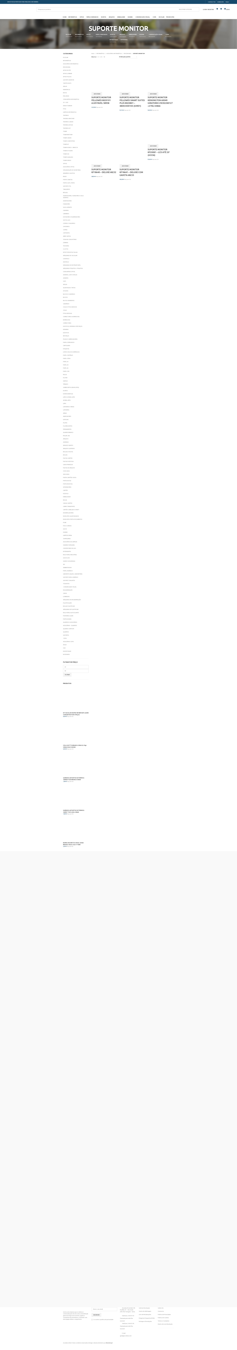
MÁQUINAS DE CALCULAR (70, 256)
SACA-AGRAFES (67, 207)
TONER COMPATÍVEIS (69, 141)
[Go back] (86, 28)
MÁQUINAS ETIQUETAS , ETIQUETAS (73, 268)
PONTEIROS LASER (68, 616)
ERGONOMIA (66, 67)
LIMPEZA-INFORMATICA (69, 112)
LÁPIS (64, 404)
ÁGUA (64, 645)
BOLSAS (65, 455)
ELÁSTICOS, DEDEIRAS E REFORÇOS (72, 326)
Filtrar (67, 675)
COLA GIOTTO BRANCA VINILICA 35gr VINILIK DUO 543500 (75, 746)
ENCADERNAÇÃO (68, 590)
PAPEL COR (66, 371)
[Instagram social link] (201, 2)
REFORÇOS (66, 336)
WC (64, 564)
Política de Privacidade (164, 1315)
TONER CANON (67, 138)
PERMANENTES (67, 429)
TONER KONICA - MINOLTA (70, 147)
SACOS (65, 529)
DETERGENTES (67, 551)
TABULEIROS (66, 189)
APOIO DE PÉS (67, 70)
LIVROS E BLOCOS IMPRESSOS (71, 352)
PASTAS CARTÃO (67, 458)
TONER (65, 131)
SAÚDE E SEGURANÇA (69, 561)
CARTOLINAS (66, 346)
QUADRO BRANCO (68, 432)
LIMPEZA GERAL (67, 535)
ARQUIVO (65, 439)
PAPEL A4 (65, 365)
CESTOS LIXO (66, 220)
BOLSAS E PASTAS (68, 452)
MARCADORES (67, 416)
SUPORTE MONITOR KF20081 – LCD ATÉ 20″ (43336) (159, 152)
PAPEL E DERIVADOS (68, 342)
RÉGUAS (65, 193)
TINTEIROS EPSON (68, 125)
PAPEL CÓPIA (66, 358)
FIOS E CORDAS (67, 526)
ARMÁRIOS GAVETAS (69, 173)
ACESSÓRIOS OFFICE (68, 167)
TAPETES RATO (67, 83)
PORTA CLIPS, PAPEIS (69, 183)
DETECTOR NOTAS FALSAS (70, 252)
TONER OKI (66, 154)
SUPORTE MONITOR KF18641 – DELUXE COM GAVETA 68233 (131, 172)
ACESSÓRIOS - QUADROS (70, 626)
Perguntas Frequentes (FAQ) (146, 1318)
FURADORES (66, 204)
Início (92, 54)
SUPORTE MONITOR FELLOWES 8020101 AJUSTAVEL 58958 (101, 100)
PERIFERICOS (66, 90)
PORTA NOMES (67, 619)
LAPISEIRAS (66, 410)
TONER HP (66, 144)
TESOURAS (66, 246)
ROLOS (65, 375)
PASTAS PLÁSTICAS (68, 461)
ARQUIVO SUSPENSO (69, 449)
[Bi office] (118, 1079)
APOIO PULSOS (67, 77)
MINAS (65, 413)
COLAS (65, 310)
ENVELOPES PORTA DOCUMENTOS (72, 519)
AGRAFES (65, 278)
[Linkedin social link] (203, 2)
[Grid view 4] (115, 57)
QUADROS (66, 632)
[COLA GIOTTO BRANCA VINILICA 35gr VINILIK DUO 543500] (76, 732)
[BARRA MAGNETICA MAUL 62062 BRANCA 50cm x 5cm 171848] (76, 829)
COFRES (65, 230)
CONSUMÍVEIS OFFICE (69, 272)
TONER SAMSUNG (68, 157)
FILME (64, 523)
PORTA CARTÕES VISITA (69, 478)
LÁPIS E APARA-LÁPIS (69, 397)
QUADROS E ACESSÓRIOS (70, 622)
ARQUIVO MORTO (68, 445)
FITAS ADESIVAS (67, 313)
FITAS (64, 109)
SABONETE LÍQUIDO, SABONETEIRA (72, 574)
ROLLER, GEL (66, 436)
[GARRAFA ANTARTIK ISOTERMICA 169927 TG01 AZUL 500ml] (76, 797)
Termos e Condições (163, 1321)
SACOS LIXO (66, 558)
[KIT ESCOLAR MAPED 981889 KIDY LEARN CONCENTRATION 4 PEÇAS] (76, 699)
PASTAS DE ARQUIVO (69, 468)
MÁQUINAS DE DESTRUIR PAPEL (72, 265)
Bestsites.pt (109, 1343)
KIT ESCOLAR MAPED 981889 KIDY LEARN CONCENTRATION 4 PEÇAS (76, 713)
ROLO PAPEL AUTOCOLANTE (71, 613)
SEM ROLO (66, 262)
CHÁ (64, 648)
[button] (96, 94)
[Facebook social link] (198, 2)
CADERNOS (66, 304)
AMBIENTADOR (67, 568)
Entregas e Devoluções (145, 1321)
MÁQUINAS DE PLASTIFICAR (70, 609)
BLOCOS (65, 297)
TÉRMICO (65, 384)
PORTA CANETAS (67, 180)
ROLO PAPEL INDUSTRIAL (70, 555)
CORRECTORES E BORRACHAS (71, 317)
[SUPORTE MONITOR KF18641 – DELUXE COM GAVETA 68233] (133, 123)
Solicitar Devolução (144, 1308)
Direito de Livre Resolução (165, 1324)
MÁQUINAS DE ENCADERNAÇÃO (72, 600)
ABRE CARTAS (67, 236)
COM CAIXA (66, 471)
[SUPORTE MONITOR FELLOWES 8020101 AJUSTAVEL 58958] (104, 74)
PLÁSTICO (65, 494)
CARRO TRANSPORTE (69, 506)
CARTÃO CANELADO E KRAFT (71, 510)
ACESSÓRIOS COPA (68, 642)
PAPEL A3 (65, 362)
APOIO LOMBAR (67, 74)
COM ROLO (66, 259)
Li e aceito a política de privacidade (103, 1320)
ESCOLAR (65, 57)
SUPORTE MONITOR (68, 80)
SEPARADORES (67, 487)
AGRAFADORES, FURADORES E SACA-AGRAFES (73, 197)
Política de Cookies (163, 1318)
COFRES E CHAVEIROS (69, 223)
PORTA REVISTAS (68, 484)
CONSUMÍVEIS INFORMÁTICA (71, 99)
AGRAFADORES (67, 201)
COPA (65, 638)
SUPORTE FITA (67, 186)
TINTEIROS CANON (68, 122)
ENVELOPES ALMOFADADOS (71, 516)
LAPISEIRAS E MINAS (68, 407)
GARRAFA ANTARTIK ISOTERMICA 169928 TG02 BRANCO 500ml (73, 778)
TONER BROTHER (67, 135)
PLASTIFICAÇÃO (67, 603)
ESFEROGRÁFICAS (68, 394)
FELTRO (65, 423)
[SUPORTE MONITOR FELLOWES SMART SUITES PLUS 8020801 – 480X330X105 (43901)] (133, 74)
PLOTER (65, 378)
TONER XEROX (67, 160)
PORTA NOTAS (67, 481)
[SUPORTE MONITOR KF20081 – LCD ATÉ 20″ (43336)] (161, 126)
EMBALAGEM (66, 497)
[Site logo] (20, 9)
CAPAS (65, 593)
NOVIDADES (66, 654)
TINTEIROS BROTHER (68, 119)
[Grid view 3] (112, 57)
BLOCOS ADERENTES (68, 301)
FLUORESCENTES (67, 426)
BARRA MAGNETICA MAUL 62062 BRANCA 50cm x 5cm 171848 (73, 843)
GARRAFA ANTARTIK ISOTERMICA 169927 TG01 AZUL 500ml (73, 811)
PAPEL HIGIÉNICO (68, 571)
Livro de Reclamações (145, 1315)
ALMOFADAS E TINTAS (69, 288)
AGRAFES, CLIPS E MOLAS (70, 275)
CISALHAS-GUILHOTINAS (70, 239)
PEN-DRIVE (66, 96)
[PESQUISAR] (197, 9)
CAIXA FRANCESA (68, 465)
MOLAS (65, 284)
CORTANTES (66, 233)
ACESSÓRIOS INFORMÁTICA (70, 64)
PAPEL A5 (65, 368)
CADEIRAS (66, 210)
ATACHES (65, 291)
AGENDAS (66, 442)
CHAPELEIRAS (67, 539)
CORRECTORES (67, 323)
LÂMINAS (65, 243)
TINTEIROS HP (67, 128)
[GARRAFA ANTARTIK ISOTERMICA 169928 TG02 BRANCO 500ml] (76, 764)
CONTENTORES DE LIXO (69, 548)
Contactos (161, 1311)
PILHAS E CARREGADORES (70, 339)
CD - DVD (65, 102)
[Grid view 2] (109, 57)
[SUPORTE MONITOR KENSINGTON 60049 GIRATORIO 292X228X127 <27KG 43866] (161, 74)
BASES (65, 176)
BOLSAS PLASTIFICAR (69, 606)
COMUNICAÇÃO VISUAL (69, 587)
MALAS (65, 86)
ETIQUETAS (66, 349)
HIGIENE (65, 532)
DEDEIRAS (66, 329)
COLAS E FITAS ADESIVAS (70, 307)
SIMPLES (65, 381)
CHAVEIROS (66, 227)
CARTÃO (65, 490)
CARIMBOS (66, 214)
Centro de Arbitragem (145, 1311)
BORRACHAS (66, 320)
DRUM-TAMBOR (67, 106)
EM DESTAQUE (67, 651)
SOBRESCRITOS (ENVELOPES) (71, 387)
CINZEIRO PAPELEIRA (69, 545)
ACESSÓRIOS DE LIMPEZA (70, 542)
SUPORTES (66, 635)
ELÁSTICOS (66, 333)
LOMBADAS (66, 597)
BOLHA (65, 500)
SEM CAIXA (66, 474)
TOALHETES (66, 584)
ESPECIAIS (66, 420)
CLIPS (64, 281)
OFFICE (65, 164)
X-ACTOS (65, 249)
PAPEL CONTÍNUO (68, 355)
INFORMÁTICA (67, 61)
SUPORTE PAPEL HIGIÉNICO (70, 577)
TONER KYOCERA (68, 151)
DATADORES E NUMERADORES (71, 217)
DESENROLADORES (68, 513)
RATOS (65, 93)
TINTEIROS (66, 115)
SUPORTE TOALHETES (69, 580)
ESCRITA (65, 391)
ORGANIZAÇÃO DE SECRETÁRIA (72, 170)
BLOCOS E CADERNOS (69, 294)
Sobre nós (160, 1308)
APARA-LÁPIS (67, 400)
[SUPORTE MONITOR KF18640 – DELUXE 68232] (104, 123)
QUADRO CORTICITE (68, 629)
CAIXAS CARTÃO (67, 503)
